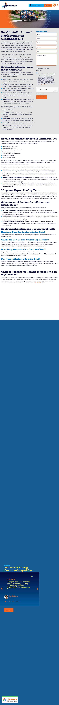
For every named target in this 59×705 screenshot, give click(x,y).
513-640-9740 (38, 283)
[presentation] (47, 90)
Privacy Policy (44, 84)
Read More (8, 610)
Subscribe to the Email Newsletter (43, 69)
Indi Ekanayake (14, 596)
